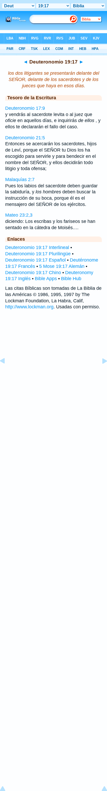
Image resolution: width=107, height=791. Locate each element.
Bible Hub (71, 278)
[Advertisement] (53, 352)
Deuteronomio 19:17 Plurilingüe (38, 253)
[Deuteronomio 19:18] (100, 372)
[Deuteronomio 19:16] (6, 372)
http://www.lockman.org (29, 306)
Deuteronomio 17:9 (25, 108)
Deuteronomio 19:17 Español (35, 260)
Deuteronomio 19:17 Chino (33, 272)
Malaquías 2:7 (20, 179)
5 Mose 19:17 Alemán (61, 266)
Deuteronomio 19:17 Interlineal (37, 247)
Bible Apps (46, 278)
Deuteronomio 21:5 (25, 137)
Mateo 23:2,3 (18, 215)
